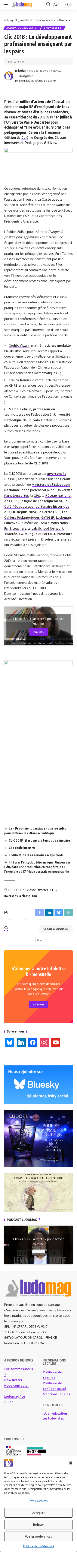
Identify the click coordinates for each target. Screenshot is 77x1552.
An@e (45, 523)
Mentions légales (56, 1394)
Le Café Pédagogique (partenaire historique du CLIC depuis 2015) (36, 506)
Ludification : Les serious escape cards (36, 855)
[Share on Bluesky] (59, 912)
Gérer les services (37, 1501)
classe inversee (38, 890)
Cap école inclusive (22, 848)
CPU (37, 495)
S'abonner (38, 1004)
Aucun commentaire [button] (57, 928)
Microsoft (64, 534)
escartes (22, 495)
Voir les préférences (38, 1536)
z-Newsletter (53, 27)
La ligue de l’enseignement (41, 501)
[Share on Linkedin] (49, 912)
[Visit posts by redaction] (8, 75)
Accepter (38, 1513)
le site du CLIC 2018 (33, 463)
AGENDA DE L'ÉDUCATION (22, 27)
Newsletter (13, 1380)
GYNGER (47, 517)
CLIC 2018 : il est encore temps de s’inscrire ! (40, 840)
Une (35, 896)
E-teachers (17, 528)
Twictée (10, 534)
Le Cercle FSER (49, 512)
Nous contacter (16, 1385)
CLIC (53, 890)
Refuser (38, 1524)
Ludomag (63, 517)
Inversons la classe (17, 896)
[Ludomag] (22, 4)
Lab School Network (47, 528)
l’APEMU (48, 534)
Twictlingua (28, 534)
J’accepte (38, 631)
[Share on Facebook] (39, 912)
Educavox (11, 523)
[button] (70, 1463)
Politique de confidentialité (38, 1546)
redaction (20, 70)
